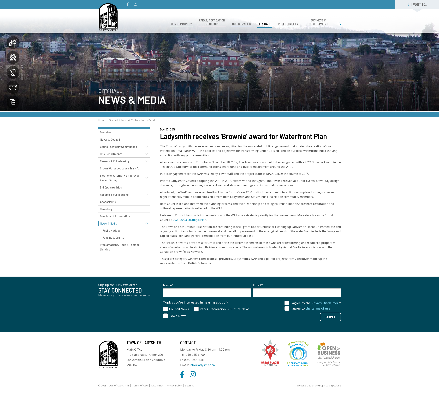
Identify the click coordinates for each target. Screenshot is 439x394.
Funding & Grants (113, 237)
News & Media (129, 120)
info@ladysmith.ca (202, 365)
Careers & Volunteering (114, 161)
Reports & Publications (114, 194)
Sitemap (189, 385)
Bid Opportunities (111, 187)
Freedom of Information (115, 216)
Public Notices (111, 230)
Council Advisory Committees (118, 147)
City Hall (264, 24)
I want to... (419, 4)
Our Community (181, 24)
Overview (105, 132)
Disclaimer (157, 385)
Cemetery (106, 209)
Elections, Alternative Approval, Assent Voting (119, 178)
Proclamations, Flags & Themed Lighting (120, 247)
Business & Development (318, 22)
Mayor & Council (110, 139)
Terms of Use (140, 385)
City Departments (111, 154)
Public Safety (288, 24)
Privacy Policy (174, 385)
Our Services (241, 24)
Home (101, 120)
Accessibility (108, 202)
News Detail (148, 120)
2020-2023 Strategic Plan (189, 220)
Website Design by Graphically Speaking (319, 385)
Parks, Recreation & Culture (212, 22)
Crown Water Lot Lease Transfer (120, 168)
